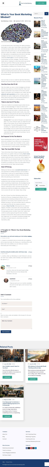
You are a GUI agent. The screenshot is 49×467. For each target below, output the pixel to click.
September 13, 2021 (15, 280)
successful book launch (21, 170)
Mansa (8, 266)
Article (11, 21)
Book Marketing (4, 21)
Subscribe (41, 189)
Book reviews (26, 153)
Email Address (38, 182)
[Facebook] (27, 448)
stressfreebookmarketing (17, 464)
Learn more (7, 377)
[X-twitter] (29, 448)
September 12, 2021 (12, 267)
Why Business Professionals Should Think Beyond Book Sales (37, 367)
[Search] (46, 13)
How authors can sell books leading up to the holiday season (16, 236)
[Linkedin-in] (36, 448)
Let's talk (41, 3)
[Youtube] (31, 448)
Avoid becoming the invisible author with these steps (14, 252)
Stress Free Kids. (10, 206)
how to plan (10, 57)
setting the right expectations (8, 94)
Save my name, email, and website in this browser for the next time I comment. (16, 316)
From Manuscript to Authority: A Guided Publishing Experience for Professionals (11, 403)
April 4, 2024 (4, 253)
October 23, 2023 (5, 238)
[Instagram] (33, 448)
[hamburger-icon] (3, 3)
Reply (31, 236)
